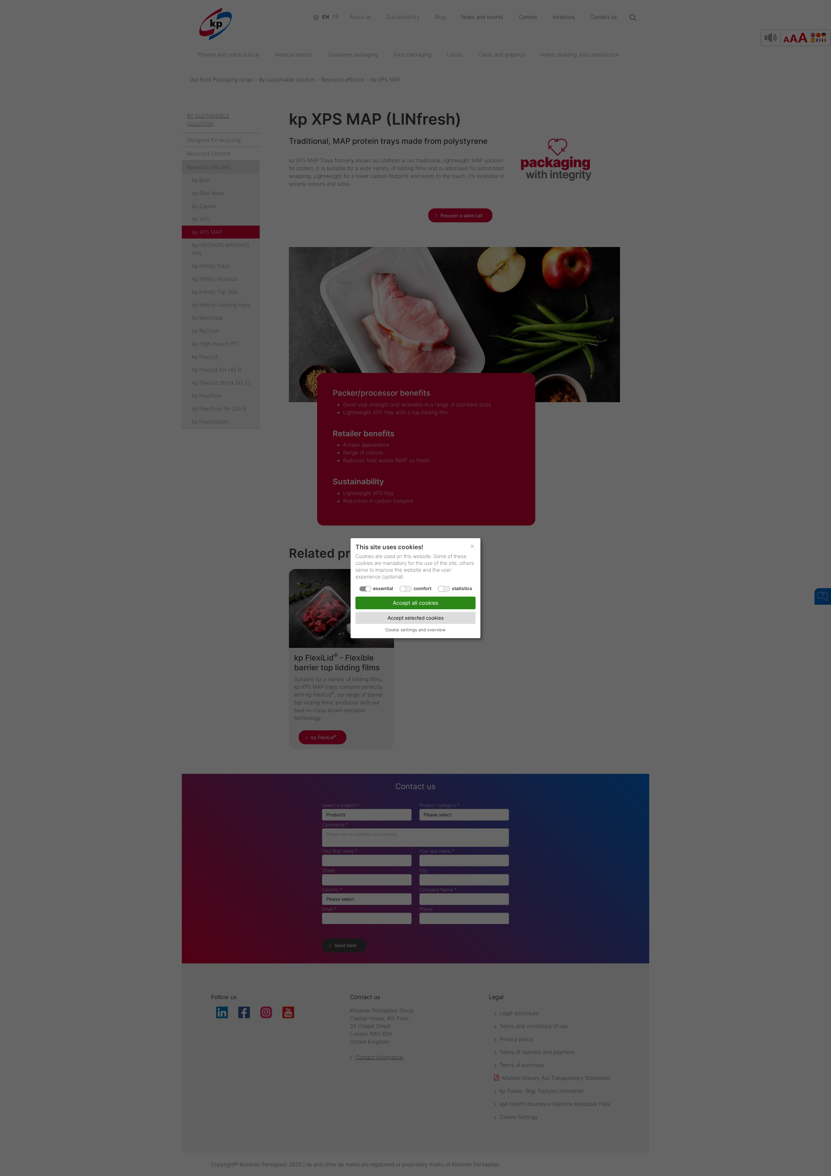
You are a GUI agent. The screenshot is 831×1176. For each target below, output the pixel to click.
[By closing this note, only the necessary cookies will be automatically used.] (472, 546)
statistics (462, 588)
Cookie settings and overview (415, 629)
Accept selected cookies (416, 617)
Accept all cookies (415, 602)
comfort (422, 588)
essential (383, 588)
